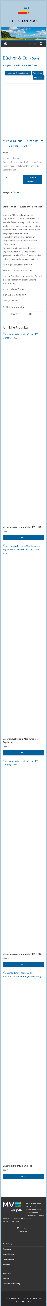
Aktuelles (6, 1264)
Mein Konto (38, 77)
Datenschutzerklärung (11, 1283)
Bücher (16, 192)
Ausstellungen (8, 1254)
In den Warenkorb (32, 179)
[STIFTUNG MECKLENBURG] (6, 44)
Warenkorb (37, 73)
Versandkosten (13, 158)
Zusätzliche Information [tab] (31, 206)
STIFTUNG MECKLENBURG (23, 21)
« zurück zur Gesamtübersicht (18, 73)
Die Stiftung (7, 1244)
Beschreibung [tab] (9, 206)
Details (23, 538)
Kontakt (6, 1278)
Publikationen (8, 1259)
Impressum (7, 1273)
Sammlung (7, 1249)
